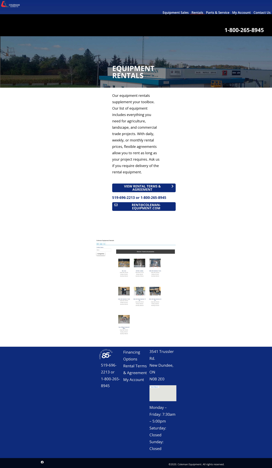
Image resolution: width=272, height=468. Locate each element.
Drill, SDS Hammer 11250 (124, 299)
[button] (144, 188)
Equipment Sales (176, 12)
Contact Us (262, 12)
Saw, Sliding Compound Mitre (124, 328)
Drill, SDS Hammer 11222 (155, 271)
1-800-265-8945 (153, 197)
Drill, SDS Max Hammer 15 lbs (139, 299)
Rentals (197, 12)
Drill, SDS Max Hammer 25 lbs (155, 299)
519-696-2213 (124, 197)
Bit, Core (124, 271)
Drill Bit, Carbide (139, 271)
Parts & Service (217, 12)
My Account (241, 12)
